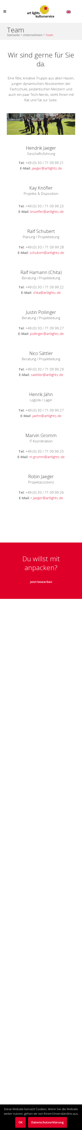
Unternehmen (32, 35)
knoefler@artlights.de (47, 211)
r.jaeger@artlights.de (47, 498)
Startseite (13, 35)
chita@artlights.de (47, 292)
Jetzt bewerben (41, 582)
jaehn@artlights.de (47, 415)
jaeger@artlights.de (47, 168)
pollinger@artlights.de (47, 333)
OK (20, 1122)
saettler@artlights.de (47, 374)
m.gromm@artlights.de (47, 456)
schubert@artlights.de (47, 252)
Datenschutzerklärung (47, 1122)
